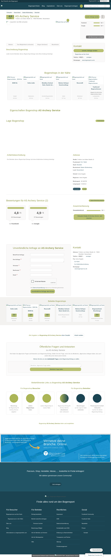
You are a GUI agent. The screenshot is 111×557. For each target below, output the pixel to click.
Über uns (59, 6)
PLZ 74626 (84, 162)
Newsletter (84, 523)
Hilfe (32, 541)
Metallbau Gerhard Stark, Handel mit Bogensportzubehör (47, 84)
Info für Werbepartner (37, 537)
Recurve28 (80, 83)
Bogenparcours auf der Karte (14, 514)
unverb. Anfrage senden (92, 17)
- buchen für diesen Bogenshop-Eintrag (97, 408)
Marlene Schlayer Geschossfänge (64, 84)
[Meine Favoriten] (81, 6)
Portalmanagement (62, 546)
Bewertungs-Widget (36, 528)
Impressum (60, 514)
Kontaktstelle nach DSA (63, 528)
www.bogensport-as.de (88, 60)
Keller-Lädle (31, 83)
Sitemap (59, 541)
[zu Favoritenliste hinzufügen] (8, 23)
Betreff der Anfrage (18, 254)
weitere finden (30, 407)
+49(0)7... (81, 57)
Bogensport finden (34, 6)
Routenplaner (100, 120)
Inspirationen (51, 6)
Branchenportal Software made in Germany (43, 555)
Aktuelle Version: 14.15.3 (72, 555)
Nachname (16, 270)
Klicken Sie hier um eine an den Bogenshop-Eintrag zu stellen (56, 359)
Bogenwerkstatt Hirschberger (97, 310)
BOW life (14, 83)
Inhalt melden (78, 335)
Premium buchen (38, 523)
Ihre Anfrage (16, 259)
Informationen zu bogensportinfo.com (16, 532)
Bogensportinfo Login (94, 1)
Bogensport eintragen (71, 6)
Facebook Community (88, 514)
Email (14, 275)
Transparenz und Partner (63, 537)
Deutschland (80, 170)
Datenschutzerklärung (39, 287)
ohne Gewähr (65, 335)
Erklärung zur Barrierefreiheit (64, 532)
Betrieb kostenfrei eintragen (39, 519)
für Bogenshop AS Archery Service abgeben (14, 408)
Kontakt (84, 189)
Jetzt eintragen (56, 484)
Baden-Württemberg (86, 167)
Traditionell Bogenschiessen (96, 88)
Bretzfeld (79, 164)
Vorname (15, 265)
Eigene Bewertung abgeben (97, 200)
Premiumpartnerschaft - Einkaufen (101, 74)
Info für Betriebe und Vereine (39, 532)
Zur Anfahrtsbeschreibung (81, 264)
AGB (58, 519)
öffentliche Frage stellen (56, 369)
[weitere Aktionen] (103, 17)
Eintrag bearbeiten (36, 514)
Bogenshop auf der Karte (82, 54)
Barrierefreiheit (97, 550)
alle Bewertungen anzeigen (95, 37)
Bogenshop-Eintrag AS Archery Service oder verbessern (64, 408)
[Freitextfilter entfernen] (105, 6)
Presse (84, 528)
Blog (43, 6)
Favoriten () (95, 555)
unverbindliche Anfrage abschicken (42, 291)
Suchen (108, 6)
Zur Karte (77, 261)
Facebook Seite (86, 519)
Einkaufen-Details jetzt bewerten (89, 217)
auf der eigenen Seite (81, 407)
